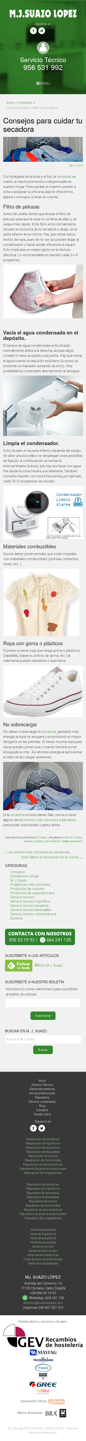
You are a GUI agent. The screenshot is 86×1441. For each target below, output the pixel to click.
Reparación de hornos (43, 1156)
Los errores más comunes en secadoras (36, 852)
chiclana (77, 837)
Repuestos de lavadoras (43, 1184)
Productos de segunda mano (32, 893)
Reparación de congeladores (43, 1173)
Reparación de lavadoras (43, 1139)
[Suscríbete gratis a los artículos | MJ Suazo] (18, 965)
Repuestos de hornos (43, 1201)
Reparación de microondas (43, 1160)
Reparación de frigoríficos (43, 1143)
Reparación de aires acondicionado (43, 1168)
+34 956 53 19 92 (43, 1293)
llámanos (69, 820)
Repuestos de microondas (43, 1205)
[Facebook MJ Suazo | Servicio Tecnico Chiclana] (33, 30)
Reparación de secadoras (43, 1147)
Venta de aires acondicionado (43, 1259)
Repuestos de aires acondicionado (43, 1214)
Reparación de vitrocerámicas (43, 1164)
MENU (44, 83)
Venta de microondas (43, 1250)
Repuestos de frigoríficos (43, 1188)
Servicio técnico (22, 897)
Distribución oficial (24, 876)
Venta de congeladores (43, 1263)
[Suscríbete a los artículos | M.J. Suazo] (49, 965)
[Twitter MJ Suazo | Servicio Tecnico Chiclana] (41, 30)
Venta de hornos (43, 1246)
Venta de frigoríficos (43, 1234)
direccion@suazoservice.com (43, 1303)
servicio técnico (53, 841)
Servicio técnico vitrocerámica (33, 914)
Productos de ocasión (27, 889)
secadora (64, 176)
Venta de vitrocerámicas (43, 1255)
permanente (76, 841)
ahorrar (68, 837)
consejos (28, 841)
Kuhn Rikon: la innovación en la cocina (52, 857)
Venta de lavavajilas (43, 1242)
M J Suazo (18, 880)
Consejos (25, 102)
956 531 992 (43, 67)
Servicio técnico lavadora (29, 905)
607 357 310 (54, 1308)
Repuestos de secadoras (43, 1193)
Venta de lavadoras (43, 1229)
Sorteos (16, 918)
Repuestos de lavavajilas (43, 1197)
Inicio (10, 102)
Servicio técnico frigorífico (30, 901)
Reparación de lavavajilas (43, 1151)
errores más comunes (41, 820)
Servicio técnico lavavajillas (30, 910)
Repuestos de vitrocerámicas (43, 1209)
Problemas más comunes (30, 884)
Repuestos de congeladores (43, 1218)
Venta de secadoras (43, 1238)
